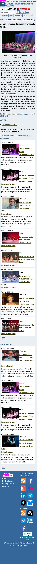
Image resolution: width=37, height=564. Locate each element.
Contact (4, 478)
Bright (7, 9)
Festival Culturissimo (26, 439)
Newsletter (5, 486)
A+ (3, 9)
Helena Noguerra (7, 452)
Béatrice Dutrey (6, 214)
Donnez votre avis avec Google (27, 539)
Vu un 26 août (28, 15)
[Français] (18, 9)
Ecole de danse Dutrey (13, 19)
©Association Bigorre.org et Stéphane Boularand (19, 543)
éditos (11, 15)
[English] (21, 9)
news (27, 12)
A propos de (7, 475)
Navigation (2, 4)
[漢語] (26, 9)
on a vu (22, 12)
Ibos (32, 19)
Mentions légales (7, 481)
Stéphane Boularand (9, 114)
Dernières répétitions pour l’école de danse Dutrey (27, 259)
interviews (5, 15)
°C (13, 9)
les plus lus (18, 15)
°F (15, 9)
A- (0, 9)
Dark (10, 9)
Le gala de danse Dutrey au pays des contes (27, 328)
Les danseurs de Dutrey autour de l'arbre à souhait (26, 239)
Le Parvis (26, 19)
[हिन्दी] (29, 9)
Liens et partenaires (8, 484)
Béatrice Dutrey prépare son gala (26, 299)
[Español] (23, 9)
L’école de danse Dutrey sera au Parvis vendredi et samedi (26, 178)
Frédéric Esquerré (7, 366)
